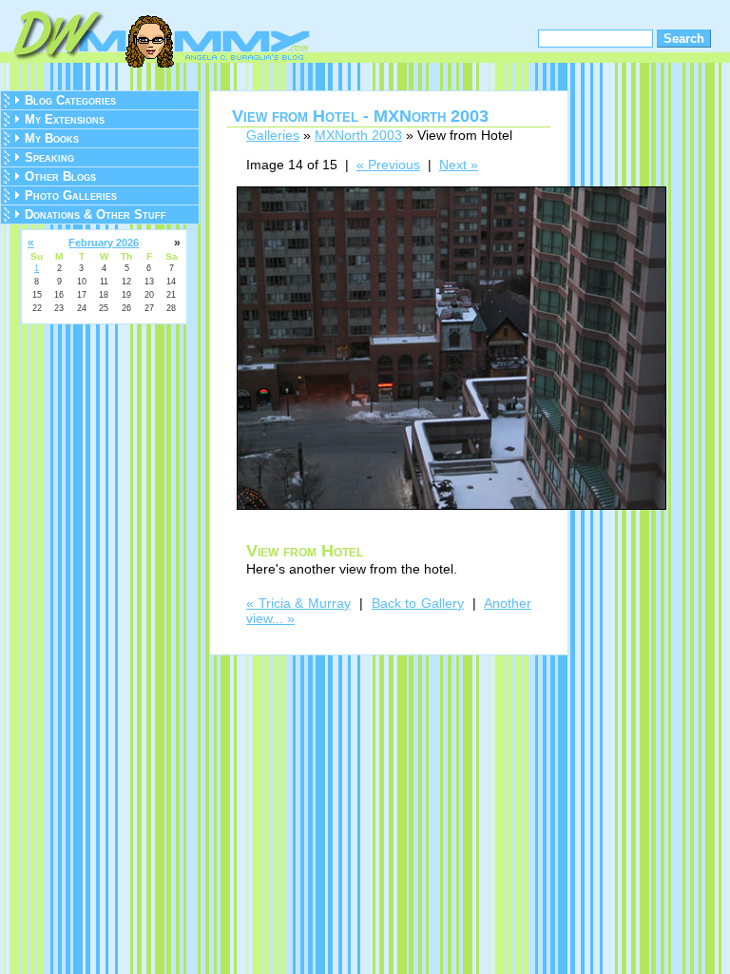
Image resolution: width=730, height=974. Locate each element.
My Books (52, 138)
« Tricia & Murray (298, 603)
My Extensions (65, 119)
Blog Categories (70, 100)
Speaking (49, 157)
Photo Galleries (71, 195)
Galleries (272, 135)
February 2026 (103, 242)
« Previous (388, 164)
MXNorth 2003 (358, 135)
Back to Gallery (418, 603)
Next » (458, 164)
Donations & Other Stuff (95, 214)
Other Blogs (60, 176)
